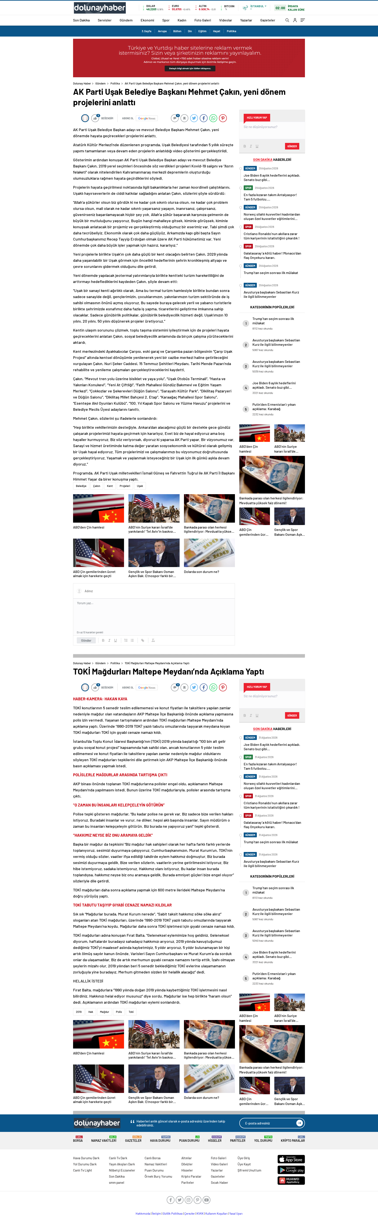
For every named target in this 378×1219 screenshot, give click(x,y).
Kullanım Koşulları (216, 1213)
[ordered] (126, 640)
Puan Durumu (189, 1139)
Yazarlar (246, 20)
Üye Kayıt (244, 1164)
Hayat (216, 31)
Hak (90, 1011)
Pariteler (237, 1139)
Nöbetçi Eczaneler (122, 1170)
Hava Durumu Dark (86, 1158)
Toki (131, 1011)
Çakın (96, 486)
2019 (79, 1011)
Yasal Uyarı (236, 1213)
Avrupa (162, 31)
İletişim (156, 1213)
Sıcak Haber (219, 1182)
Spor (166, 20)
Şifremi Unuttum (249, 1170)
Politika (231, 31)
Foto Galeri (202, 20)
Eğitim (202, 31)
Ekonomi (147, 20)
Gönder (86, 640)
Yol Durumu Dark (85, 1164)
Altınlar (186, 1158)
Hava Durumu (160, 1139)
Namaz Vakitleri (103, 1139)
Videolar (225, 20)
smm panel (116, 1182)
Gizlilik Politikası (173, 1213)
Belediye (81, 486)
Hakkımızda (143, 1213)
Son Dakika (81, 20)
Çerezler (189, 1213)
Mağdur (104, 1011)
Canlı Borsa (153, 1158)
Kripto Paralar (293, 1139)
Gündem (126, 20)
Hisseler (215, 1139)
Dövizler (187, 1164)
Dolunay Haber (82, 83)
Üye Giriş (244, 1158)
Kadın (182, 20)
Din (190, 31)
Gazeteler (267, 20)
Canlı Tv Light (82, 1170)
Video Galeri (219, 1164)
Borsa (78, 1139)
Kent (110, 486)
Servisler (105, 20)
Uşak (140, 486)
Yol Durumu (263, 1139)
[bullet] (132, 640)
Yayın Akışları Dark (122, 1164)
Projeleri (125, 486)
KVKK (200, 1213)
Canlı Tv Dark (118, 1158)
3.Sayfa (146, 31)
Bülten (177, 31)
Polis (119, 1011)
